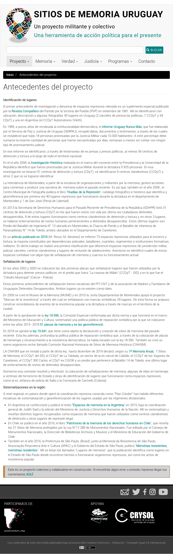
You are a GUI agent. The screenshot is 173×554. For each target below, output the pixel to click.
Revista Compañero (25, 111)
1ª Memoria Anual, (141, 351)
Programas (119, 61)
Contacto (146, 61)
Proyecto (18, 61)
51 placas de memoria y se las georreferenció (71, 324)
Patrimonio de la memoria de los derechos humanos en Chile (108, 423)
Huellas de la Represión (84, 192)
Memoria (44, 61)
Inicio (10, 75)
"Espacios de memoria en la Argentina (98, 405)
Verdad (69, 61)
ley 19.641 (40, 331)
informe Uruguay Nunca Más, (121, 127)
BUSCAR (156, 50)
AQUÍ (29, 474)
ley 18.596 (52, 315)
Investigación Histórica (46, 163)
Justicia (92, 61)
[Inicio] (86, 25)
